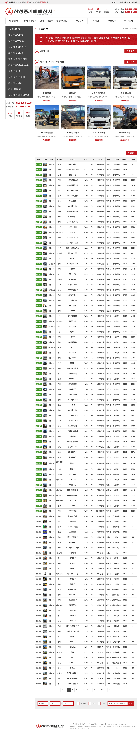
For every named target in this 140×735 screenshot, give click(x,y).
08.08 (86, 616)
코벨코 (59, 673)
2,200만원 (100, 358)
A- (92, 663)
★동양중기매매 (116, 589)
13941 (133, 321)
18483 (133, 316)
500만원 (100, 553)
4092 (133, 431)
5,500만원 (100, 227)
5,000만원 (100, 379)
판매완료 (51, 264)
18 (133, 605)
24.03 (86, 452)
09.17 (125, 480)
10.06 (86, 305)
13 (133, 621)
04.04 (86, 342)
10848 (133, 269)
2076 (133, 201)
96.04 (86, 678)
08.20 (125, 196)
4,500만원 (100, 548)
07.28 (125, 258)
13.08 (86, 568)
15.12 (86, 415)
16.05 (86, 626)
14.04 (86, 232)
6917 (133, 415)
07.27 (125, 264)
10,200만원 (100, 285)
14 (133, 537)
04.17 (125, 389)
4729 (133, 243)
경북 (108, 332)
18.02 (86, 426)
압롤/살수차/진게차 (17, 59)
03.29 (125, 421)
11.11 (85, 379)
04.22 (125, 379)
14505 (133, 264)
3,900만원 (100, 363)
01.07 (125, 447)
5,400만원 (100, 222)
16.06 (86, 410)
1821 (133, 217)
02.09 (86, 358)
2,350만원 (100, 537)
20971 (133, 495)
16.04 (86, 457)
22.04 (86, 373)
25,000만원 (100, 326)
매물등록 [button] (131, 153)
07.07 (125, 295)
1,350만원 (100, 610)
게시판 (95, 20)
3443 (133, 426)
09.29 (125, 474)
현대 (59, 169)
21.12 (86, 164)
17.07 (86, 363)
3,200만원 (100, 269)
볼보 (59, 164)
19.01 (86, 180)
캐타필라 (59, 232)
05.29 (125, 358)
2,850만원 (100, 642)
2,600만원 (100, 563)
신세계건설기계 (116, 595)
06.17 (125, 316)
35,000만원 (100, 511)
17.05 (86, 347)
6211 (133, 410)
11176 (133, 258)
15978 (133, 274)
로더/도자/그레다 (16, 77)
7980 (133, 384)
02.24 (125, 436)
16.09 (86, 211)
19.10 (86, 274)
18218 (133, 363)
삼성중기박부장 (116, 474)
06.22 (125, 311)
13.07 (86, 527)
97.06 (86, 175)
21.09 (86, 243)
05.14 (125, 368)
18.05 (86, 206)
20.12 (86, 532)
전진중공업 (59, 463)
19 (133, 678)
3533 (133, 480)
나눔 (116, 553)
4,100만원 (100, 164)
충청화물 (116, 626)
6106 (133, 441)
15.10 (86, 295)
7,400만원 (100, 196)
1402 (133, 190)
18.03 (86, 537)
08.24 (125, 190)
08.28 (125, 589)
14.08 (86, 558)
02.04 (86, 389)
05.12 (86, 400)
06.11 (125, 347)
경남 (108, 300)
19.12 (86, 169)
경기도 (108, 169)
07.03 (125, 300)
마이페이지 (133, 2)
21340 (133, 490)
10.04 (86, 311)
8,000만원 (100, 441)
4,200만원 (100, 237)
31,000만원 (100, 474)
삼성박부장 (116, 164)
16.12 (86, 300)
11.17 (125, 457)
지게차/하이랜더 (16, 53)
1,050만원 (100, 621)
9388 (133, 337)
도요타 (59, 553)
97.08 (86, 574)
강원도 (108, 206)
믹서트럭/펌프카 (16, 35)
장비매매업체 (30, 20)
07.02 (125, 305)
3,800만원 (100, 542)
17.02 (86, 227)
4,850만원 (100, 605)
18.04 (86, 185)
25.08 (86, 258)
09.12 (86, 652)
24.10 (86, 253)
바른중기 (116, 558)
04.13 (125, 400)
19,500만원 (100, 258)
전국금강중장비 (116, 548)
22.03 (86, 474)
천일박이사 (116, 516)
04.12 (125, 405)
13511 (133, 379)
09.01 (86, 521)
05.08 (125, 373)
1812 (133, 206)
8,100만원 (100, 169)
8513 (133, 389)
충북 (108, 175)
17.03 (86, 222)
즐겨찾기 (12, 2)
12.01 (86, 595)
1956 (133, 222)
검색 (130, 703)
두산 (59, 190)
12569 (133, 500)
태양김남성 (116, 673)
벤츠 (59, 363)
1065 (133, 180)
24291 (133, 295)
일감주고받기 (62, 20)
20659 (133, 311)
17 (133, 642)
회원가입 (123, 2)
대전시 (108, 232)
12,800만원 (100, 190)
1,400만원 (100, 568)
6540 (133, 248)
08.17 (125, 217)
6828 (133, 511)
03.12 (125, 506)
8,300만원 (100, 532)
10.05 (86, 269)
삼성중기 (116, 211)
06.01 (125, 353)
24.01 (86, 264)
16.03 (86, 436)
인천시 (108, 248)
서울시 (108, 490)
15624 (133, 285)
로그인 (114, 2)
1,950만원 (100, 595)
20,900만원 (100, 589)
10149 (133, 394)
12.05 (86, 463)
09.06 (86, 394)
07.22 (125, 274)
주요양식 (112, 20)
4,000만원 (100, 232)
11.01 (86, 485)
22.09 (86, 447)
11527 (133, 332)
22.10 (86, 285)
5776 (133, 474)
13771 (133, 485)
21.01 (86, 605)
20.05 (86, 684)
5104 (133, 405)
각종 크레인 (14, 71)
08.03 (125, 248)
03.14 (125, 426)
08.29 (125, 537)
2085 (133, 211)
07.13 (125, 290)
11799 (133, 373)
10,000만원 (100, 457)
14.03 (86, 441)
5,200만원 (100, 211)
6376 (133, 447)
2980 (133, 463)
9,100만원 (100, 290)
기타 (59, 469)
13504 (133, 358)
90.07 (86, 553)
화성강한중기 (116, 657)
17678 (133, 279)
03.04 (125, 431)
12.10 (86, 542)
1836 (133, 227)
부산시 (108, 227)
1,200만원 (100, 389)
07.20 (125, 279)
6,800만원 (100, 337)
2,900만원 (100, 201)
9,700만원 (100, 243)
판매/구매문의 (46, 20)
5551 (133, 421)
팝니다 (51, 164)
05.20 (125, 363)
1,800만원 (100, 485)
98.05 (86, 500)
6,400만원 (100, 295)
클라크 (59, 652)
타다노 (59, 474)
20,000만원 (100, 447)
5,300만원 (100, 300)
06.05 (125, 485)
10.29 (125, 463)
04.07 (125, 500)
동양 (59, 447)
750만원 (100, 652)
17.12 (86, 673)
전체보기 (131, 51)
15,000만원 (100, 347)
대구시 (108, 595)
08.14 (125, 232)
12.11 (125, 452)
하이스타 (59, 574)
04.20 (125, 384)
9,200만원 (100, 248)
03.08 (86, 610)
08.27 (125, 164)
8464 (133, 347)
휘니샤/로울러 (15, 83)
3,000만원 (100, 342)
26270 (133, 300)
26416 (133, 290)
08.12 (125, 237)
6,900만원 (100, 405)
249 (133, 164)
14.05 (86, 490)
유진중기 (116, 574)
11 (133, 589)
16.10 (86, 431)
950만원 (100, 647)
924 (133, 175)
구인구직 (79, 20)
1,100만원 (100, 469)
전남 (108, 447)
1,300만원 (100, 636)
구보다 (59, 253)
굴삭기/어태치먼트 (17, 47)
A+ (92, 164)
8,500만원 (100, 353)
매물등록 (13, 20)
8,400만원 (100, 274)
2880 (133, 469)
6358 (133, 400)
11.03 (86, 332)
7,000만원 (100, 217)
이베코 (59, 279)
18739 (133, 326)
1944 (133, 196)
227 (133, 169)
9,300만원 (100, 421)
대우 (59, 227)
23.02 (86, 190)
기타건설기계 (14, 89)
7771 (133, 253)
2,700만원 (100, 253)
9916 (133, 342)
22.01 (86, 279)
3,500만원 (100, 305)
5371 (133, 452)
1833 (133, 237)
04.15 (125, 394)
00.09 (86, 663)
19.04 (86, 337)
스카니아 (59, 321)
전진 (59, 441)
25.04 (86, 589)
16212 (133, 368)
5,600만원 (100, 495)
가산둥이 (116, 521)
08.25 (125, 175)
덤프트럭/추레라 (16, 41)
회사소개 (128, 20)
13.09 (86, 647)
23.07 (86, 421)
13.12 (86, 405)
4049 (133, 436)
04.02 (86, 384)
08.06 (125, 243)
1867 (133, 232)
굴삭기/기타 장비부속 (18, 95)
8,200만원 (100, 180)
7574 (133, 457)
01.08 (86, 621)
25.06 (86, 290)
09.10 (86, 631)
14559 (133, 353)
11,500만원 (100, 264)
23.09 (86, 196)
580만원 (100, 574)
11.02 (86, 480)
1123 (133, 185)
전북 (108, 537)
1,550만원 (100, 521)
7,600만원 (100, 185)
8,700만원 (100, 426)
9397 (133, 506)
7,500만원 (100, 436)
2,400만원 (100, 332)
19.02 (86, 201)
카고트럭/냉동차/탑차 (18, 65)
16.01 (86, 469)
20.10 (86, 368)
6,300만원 (100, 206)
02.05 (125, 441)
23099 (133, 305)
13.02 (86, 217)
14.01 (86, 579)
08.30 (125, 516)
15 (133, 563)
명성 (116, 537)
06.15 (125, 326)
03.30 (125, 415)
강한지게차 (116, 636)
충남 (108, 164)
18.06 (86, 506)
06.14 (125, 342)
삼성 (59, 175)
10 (133, 595)
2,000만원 (100, 175)
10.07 (86, 548)
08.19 (125, 211)
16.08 (86, 563)
